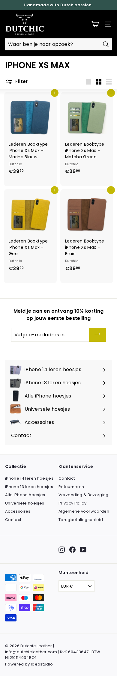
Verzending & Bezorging (83, 495)
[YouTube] (83, 549)
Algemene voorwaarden (83, 511)
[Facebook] (72, 549)
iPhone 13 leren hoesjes (29, 487)
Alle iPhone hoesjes (25, 495)
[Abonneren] (97, 335)
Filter (21, 82)
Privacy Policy (72, 503)
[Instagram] (61, 549)
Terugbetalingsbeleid (80, 520)
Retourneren (71, 487)
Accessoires (18, 511)
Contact (13, 520)
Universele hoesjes (24, 503)
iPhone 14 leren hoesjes (29, 478)
